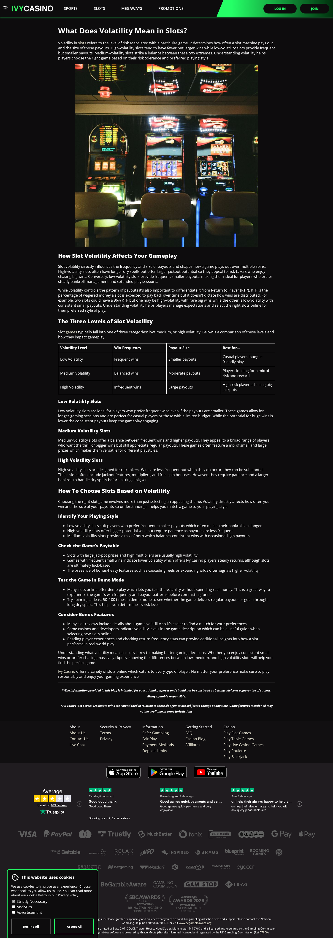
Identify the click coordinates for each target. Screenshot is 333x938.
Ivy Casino (67, 671)
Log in (280, 8)
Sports (71, 8)
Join (314, 8)
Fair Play (149, 738)
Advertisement (29, 912)
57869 (264, 932)
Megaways (131, 8)
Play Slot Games (237, 732)
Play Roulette (234, 750)
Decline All (31, 927)
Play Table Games (238, 738)
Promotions (171, 8)
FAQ (188, 732)
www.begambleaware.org (195, 923)
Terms (105, 732)
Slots (99, 8)
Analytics (24, 906)
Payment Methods (158, 744)
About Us (78, 732)
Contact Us (79, 738)
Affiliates (192, 744)
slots (82, 43)
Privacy (106, 738)
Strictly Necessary (31, 901)
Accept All (74, 927)
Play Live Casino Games (243, 744)
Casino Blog (195, 738)
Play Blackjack (235, 756)
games (71, 332)
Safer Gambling (155, 732)
